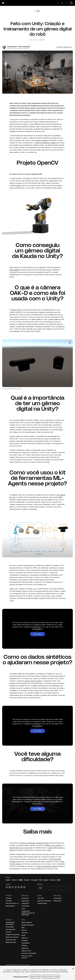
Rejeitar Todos (35, 976)
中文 (40, 880)
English (8, 880)
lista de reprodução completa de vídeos (35, 843)
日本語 (20, 880)
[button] (37, 11)
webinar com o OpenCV (53, 845)
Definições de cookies (21, 976)
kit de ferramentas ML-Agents (45, 143)
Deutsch (14, 880)
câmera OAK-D (16, 310)
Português (34, 880)
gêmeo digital (14, 270)
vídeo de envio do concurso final (21, 848)
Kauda (18, 185)
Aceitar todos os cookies (51, 976)
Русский (52, 880)
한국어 (59, 880)
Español (45, 880)
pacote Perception (41, 140)
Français (27, 880)
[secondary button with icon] (71, 3)
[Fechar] (73, 969)
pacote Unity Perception (33, 681)
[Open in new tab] (18, 903)
